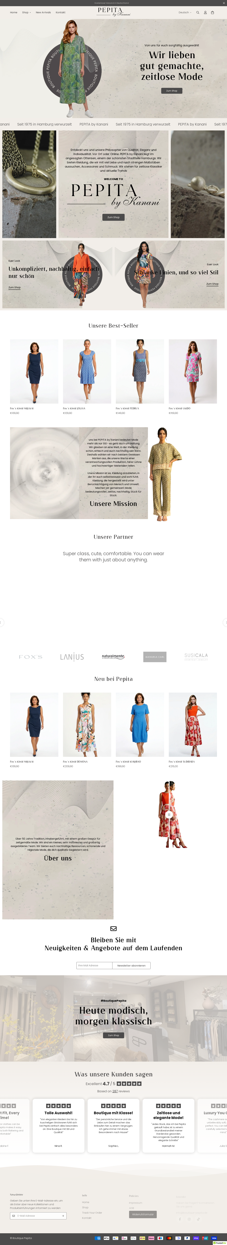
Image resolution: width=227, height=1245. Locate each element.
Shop (25, 12)
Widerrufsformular (143, 1212)
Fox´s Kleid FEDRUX (127, 408)
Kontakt (60, 12)
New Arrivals (43, 12)
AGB (131, 1206)
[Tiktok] (198, 1216)
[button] (212, 12)
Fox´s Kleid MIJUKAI (22, 408)
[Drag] (169, 814)
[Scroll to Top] (221, 1228)
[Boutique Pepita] (113, 12)
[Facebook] (180, 1216)
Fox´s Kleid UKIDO (179, 408)
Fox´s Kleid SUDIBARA (182, 762)
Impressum (135, 1201)
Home (13, 12)
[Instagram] (189, 1216)
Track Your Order (92, 1211)
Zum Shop (171, 90)
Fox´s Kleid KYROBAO (128, 762)
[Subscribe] (63, 1215)
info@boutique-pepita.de (191, 1210)
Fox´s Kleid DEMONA (75, 762)
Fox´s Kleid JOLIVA (74, 408)
